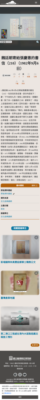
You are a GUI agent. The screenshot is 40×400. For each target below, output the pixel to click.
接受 (20, 397)
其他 (2, 209)
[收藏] (36, 237)
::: (0, 7)
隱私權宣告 (7, 393)
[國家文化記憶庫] (10, 2)
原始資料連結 (6, 194)
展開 (33, 185)
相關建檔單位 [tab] (20, 228)
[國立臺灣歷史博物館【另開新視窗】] (20, 359)
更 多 (36, 345)
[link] (6, 41)
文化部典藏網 (6, 201)
